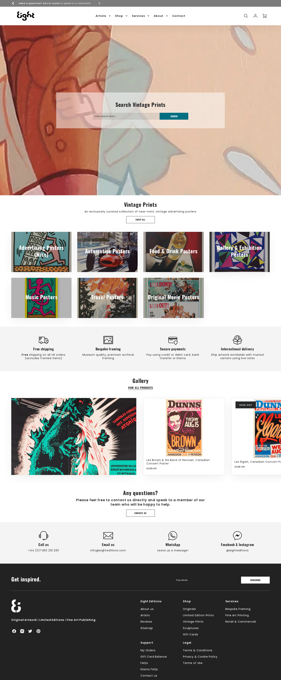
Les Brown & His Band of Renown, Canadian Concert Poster (178, 461)
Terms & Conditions (197, 650)
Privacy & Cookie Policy (200, 657)
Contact (178, 16)
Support (146, 643)
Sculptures (191, 628)
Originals (189, 609)
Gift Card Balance (153, 657)
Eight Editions (151, 601)
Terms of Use (193, 663)
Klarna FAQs (149, 669)
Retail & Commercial (240, 622)
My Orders (148, 650)
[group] (56, 3)
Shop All (140, 219)
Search (174, 116)
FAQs (144, 663)
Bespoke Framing (238, 609)
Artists (101, 16)
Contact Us (140, 513)
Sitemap (146, 628)
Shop (119, 16)
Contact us (148, 676)
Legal (187, 643)
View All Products (140, 387)
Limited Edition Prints (198, 615)
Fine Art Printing (237, 615)
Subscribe (255, 580)
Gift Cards (190, 634)
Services (138, 16)
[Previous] (13, 3)
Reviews (146, 622)
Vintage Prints (193, 622)
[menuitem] (103, 16)
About (158, 16)
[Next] (264, 436)
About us (147, 609)
